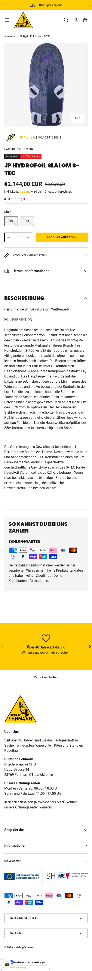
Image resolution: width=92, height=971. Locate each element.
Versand (25, 191)
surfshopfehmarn (23, 947)
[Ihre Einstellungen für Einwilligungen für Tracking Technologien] (7, 964)
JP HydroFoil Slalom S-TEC (35, 36)
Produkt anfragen (62, 237)
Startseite (9, 36)
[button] (85, 20)
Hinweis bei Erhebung (14, 967)
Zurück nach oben (46, 677)
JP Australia (27, 137)
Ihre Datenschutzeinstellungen (30, 962)
